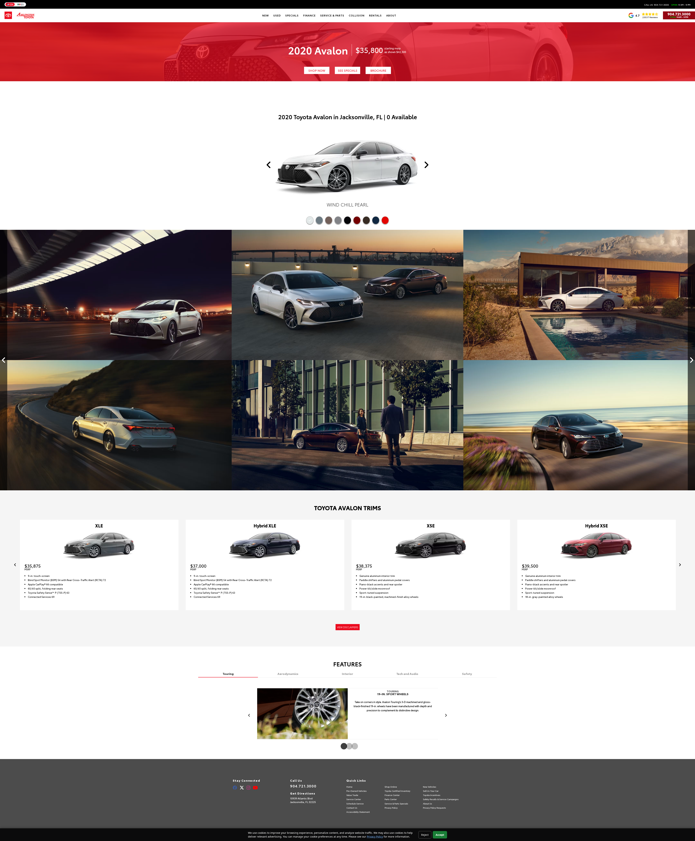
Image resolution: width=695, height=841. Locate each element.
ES (22, 4)
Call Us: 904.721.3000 (656, 5)
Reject (425, 834)
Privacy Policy (375, 836)
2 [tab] (347, 746)
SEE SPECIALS (347, 70)
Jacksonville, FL (361, 117)
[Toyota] (8, 15)
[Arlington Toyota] (25, 15)
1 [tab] (342, 746)
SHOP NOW (316, 70)
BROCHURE (378, 70)
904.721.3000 (678, 13)
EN (11, 4)
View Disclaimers (347, 627)
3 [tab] (353, 746)
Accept (440, 834)
